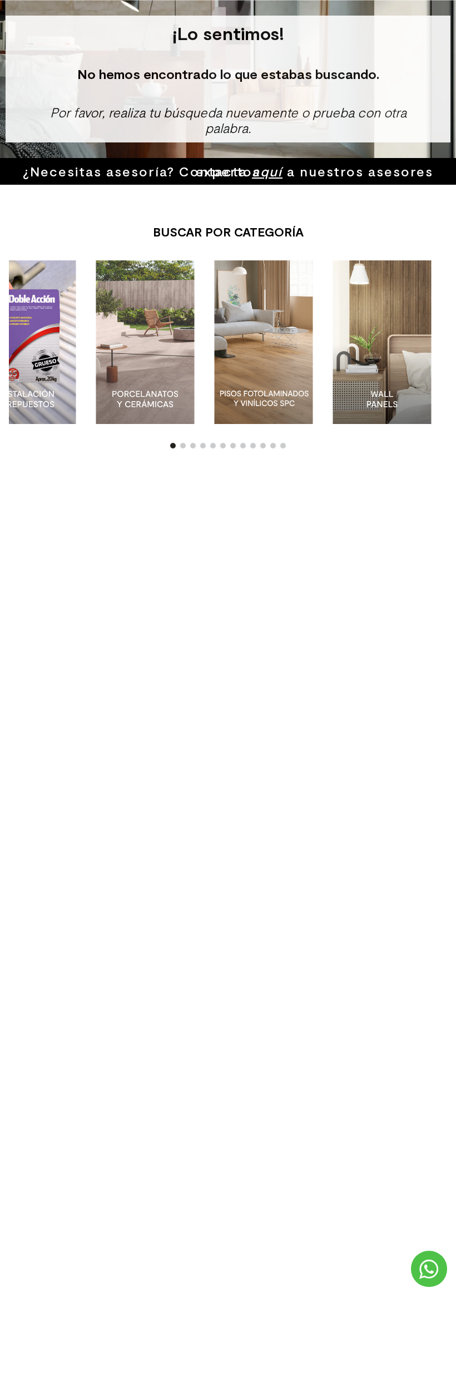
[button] (173, 445)
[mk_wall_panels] (382, 343)
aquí (267, 171)
